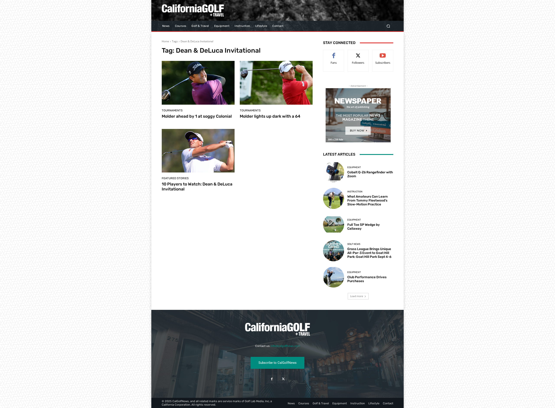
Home (165, 41)
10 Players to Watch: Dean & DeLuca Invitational (197, 187)
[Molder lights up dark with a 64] (276, 83)
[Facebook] (272, 379)
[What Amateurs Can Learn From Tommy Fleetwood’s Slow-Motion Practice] (333, 198)
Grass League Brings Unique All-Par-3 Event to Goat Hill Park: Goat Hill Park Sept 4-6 (369, 253)
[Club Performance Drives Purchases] (333, 277)
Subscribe (383, 53)
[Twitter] (283, 379)
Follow (358, 53)
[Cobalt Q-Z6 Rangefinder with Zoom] (333, 171)
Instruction (354, 191)
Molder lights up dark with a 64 (270, 116)
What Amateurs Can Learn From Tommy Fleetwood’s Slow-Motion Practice (367, 200)
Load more (356, 296)
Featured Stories (175, 178)
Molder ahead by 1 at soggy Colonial (197, 116)
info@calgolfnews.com (285, 346)
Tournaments (172, 110)
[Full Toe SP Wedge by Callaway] (333, 224)
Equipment (354, 167)
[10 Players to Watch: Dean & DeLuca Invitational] (198, 151)
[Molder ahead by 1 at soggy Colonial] (198, 83)
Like (333, 53)
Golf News (353, 244)
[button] (388, 26)
